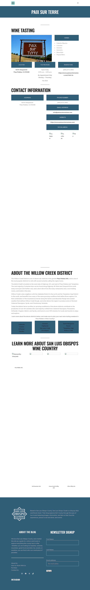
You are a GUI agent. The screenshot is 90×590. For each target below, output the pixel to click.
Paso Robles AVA (62, 278)
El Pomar (22, 329)
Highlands (45, 326)
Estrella (21, 331)
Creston (21, 327)
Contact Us (15, 570)
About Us (14, 563)
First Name (50, 539)
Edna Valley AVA (71, 486)
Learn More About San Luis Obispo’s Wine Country (45, 346)
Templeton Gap (68, 328)
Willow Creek (68, 330)
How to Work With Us (18, 565)
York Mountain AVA (36, 486)
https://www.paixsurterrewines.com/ (62, 122)
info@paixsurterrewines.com (62, 112)
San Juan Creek (45, 328)
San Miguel (45, 330)
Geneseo (45, 323)
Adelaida (22, 324)
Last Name (49, 550)
